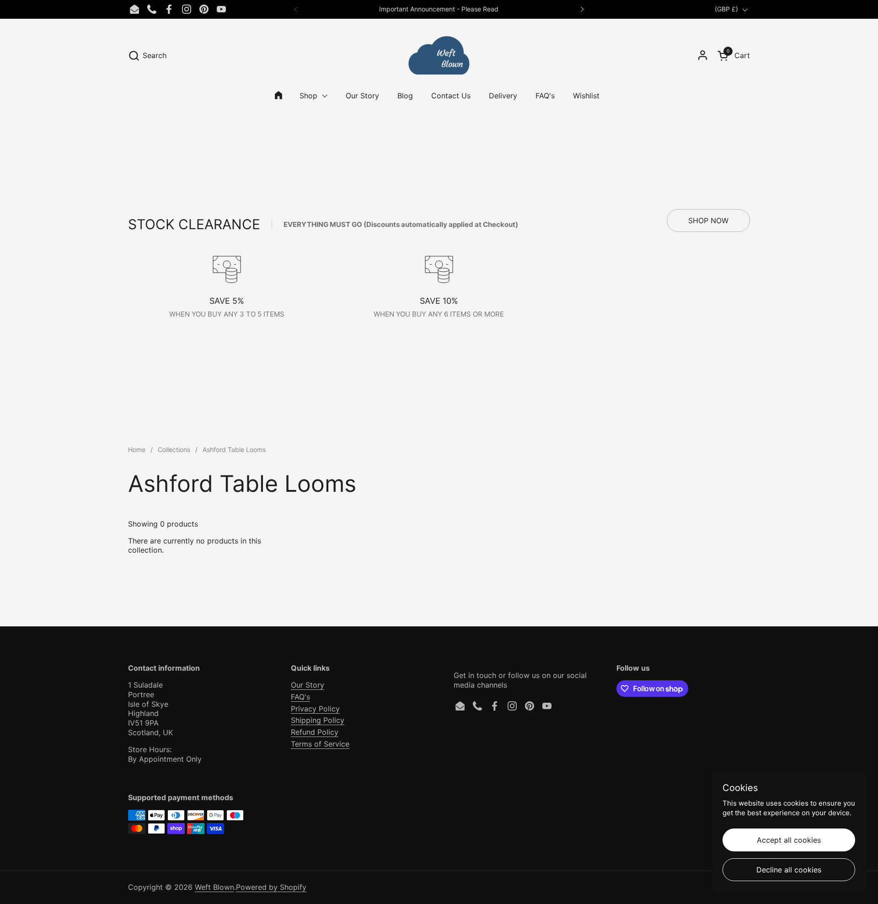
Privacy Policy (315, 708)
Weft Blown (214, 887)
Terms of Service (320, 743)
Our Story (307, 684)
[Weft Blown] (439, 55)
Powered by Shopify (271, 887)
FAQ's (300, 696)
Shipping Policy (317, 720)
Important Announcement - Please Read (438, 8)
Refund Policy (314, 732)
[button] (147, 55)
